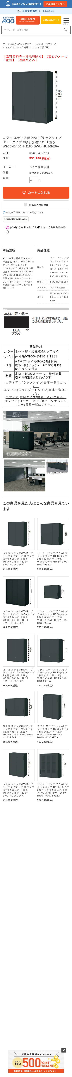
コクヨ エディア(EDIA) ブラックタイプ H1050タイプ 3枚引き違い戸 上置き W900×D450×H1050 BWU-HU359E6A (19, 617)
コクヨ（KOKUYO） (47, 43)
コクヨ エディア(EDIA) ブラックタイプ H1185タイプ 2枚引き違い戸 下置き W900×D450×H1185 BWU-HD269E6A (18, 790)
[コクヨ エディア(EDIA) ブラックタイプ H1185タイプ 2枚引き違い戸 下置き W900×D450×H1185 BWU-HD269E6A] (19, 765)
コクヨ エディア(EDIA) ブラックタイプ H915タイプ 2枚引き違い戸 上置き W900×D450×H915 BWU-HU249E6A (53, 675)
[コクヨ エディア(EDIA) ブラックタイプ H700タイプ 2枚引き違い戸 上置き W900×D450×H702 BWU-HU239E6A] (19, 707)
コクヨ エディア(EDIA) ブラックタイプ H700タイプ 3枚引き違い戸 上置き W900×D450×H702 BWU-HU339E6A (53, 617)
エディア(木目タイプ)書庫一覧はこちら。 (36, 397)
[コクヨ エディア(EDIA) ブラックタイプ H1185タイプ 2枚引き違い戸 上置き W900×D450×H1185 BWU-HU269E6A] (19, 534)
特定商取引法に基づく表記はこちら (25, 212)
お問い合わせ (49, 20)
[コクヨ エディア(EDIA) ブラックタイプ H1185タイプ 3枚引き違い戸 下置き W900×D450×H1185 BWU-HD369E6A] (53, 707)
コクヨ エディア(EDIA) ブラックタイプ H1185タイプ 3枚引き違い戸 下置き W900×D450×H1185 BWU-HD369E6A (53, 732)
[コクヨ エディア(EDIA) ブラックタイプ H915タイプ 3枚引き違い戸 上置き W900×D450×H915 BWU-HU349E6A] (53, 534)
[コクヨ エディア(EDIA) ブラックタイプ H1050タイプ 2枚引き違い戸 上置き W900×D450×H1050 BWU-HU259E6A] (19, 651)
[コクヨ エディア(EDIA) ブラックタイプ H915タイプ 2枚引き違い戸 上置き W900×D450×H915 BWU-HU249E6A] (53, 651)
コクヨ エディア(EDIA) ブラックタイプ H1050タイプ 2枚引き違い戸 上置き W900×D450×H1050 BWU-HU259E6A (19, 675)
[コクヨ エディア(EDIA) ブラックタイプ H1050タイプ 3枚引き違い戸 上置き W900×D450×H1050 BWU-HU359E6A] (19, 592)
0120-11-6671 (27, 20)
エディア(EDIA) (41, 47)
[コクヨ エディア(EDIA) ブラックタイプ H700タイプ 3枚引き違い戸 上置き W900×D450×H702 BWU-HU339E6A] (53, 592)
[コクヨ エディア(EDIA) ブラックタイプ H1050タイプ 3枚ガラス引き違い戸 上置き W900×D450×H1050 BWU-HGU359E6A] (53, 765)
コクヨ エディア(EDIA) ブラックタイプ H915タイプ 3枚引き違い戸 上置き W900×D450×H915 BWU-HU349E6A (53, 559)
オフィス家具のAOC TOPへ (17, 43)
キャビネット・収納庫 (16, 47)
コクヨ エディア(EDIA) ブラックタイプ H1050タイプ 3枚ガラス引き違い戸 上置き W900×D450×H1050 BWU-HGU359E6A (53, 790)
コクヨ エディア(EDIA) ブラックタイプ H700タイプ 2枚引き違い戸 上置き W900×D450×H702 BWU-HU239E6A (18, 732)
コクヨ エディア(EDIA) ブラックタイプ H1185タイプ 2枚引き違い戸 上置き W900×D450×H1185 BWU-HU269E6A (18, 559)
